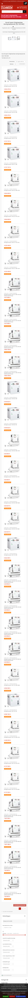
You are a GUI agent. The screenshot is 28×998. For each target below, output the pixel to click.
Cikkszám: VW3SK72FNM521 (10, 189)
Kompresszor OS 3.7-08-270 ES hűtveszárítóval (12, 373)
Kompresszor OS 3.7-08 (10, 164)
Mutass (11, 64)
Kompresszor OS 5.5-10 (10, 424)
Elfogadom (5, 996)
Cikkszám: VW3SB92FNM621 (10, 371)
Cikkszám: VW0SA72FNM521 (10, 85)
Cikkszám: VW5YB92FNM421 (10, 892)
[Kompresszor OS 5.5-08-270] (14, 440)
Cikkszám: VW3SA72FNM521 (10, 215)
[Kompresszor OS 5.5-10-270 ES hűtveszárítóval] (14, 570)
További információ (20, 996)
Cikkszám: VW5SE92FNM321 (10, 684)
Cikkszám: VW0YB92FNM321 (10, 710)
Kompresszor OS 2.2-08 (10, 112)
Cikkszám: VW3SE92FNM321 (10, 736)
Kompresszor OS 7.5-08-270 (12, 737)
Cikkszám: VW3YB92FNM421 (10, 866)
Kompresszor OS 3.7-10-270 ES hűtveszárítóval (12, 347)
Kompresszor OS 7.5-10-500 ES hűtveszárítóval (12, 894)
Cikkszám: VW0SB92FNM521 (10, 163)
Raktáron (7, 927)
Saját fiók (4, 983)
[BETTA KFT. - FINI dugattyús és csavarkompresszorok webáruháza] (7, 7)
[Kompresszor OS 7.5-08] (14, 544)
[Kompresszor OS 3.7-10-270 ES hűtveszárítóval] (14, 336)
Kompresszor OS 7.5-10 (10, 711)
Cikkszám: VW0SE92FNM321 (10, 553)
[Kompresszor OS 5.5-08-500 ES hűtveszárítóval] (14, 622)
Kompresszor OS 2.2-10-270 (11, 216)
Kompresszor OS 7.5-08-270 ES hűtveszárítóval (12, 816)
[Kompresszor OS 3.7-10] (14, 128)
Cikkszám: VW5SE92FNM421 (10, 840)
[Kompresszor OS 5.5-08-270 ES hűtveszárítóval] (14, 596)
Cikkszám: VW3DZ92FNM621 (10, 345)
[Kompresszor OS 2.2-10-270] (14, 206)
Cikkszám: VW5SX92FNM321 (10, 527)
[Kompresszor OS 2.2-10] (14, 75)
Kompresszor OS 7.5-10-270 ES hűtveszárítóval (12, 868)
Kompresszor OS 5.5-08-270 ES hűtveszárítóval (12, 607)
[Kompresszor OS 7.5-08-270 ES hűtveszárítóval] (14, 805)
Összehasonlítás (8, 81)
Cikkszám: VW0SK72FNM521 (10, 111)
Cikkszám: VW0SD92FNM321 (10, 397)
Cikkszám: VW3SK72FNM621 (10, 293)
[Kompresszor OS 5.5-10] (14, 414)
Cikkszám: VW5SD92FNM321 (10, 501)
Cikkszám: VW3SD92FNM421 (10, 605)
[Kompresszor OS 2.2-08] (14, 102)
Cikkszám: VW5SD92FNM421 (10, 632)
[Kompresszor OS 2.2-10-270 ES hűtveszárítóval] (14, 310)
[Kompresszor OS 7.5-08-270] (14, 727)
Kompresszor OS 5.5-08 (10, 398)
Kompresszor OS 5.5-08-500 (12, 503)
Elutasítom (12, 996)
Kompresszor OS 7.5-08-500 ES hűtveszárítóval (12, 842)
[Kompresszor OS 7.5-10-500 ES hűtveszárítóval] (14, 883)
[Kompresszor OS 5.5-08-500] (14, 492)
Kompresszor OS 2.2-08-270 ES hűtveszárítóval (12, 295)
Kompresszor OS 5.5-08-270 (12, 451)
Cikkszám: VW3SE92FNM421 (10, 814)
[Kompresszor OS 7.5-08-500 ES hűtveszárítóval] (14, 831)
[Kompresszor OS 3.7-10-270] (14, 232)
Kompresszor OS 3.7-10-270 (11, 242)
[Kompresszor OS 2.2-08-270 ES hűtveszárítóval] (14, 284)
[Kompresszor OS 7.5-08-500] (14, 674)
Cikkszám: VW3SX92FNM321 (10, 475)
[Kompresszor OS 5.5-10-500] (14, 518)
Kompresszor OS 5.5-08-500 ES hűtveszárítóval (12, 633)
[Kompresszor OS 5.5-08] (14, 388)
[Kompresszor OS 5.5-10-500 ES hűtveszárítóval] (14, 648)
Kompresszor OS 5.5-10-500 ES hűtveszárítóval (12, 659)
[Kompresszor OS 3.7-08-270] (14, 258)
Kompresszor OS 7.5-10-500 (12, 789)
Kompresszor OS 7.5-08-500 (12, 685)
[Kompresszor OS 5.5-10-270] (14, 466)
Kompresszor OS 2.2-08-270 (12, 190)
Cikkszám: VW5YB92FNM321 (10, 788)
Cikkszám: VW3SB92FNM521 (10, 267)
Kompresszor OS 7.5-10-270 (11, 763)
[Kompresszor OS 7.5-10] (14, 701)
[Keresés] (24, 11)
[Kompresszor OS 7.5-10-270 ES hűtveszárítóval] (14, 857)
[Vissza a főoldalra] (13, 26)
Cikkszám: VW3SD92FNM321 (10, 449)
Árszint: (4, 933)
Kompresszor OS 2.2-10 (10, 86)
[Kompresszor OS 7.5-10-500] (14, 779)
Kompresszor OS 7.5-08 (10, 555)
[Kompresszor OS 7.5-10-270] (14, 753)
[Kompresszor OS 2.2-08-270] (14, 180)
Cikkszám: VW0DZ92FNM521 (10, 137)
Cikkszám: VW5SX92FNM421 (10, 658)
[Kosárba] (5, 81)
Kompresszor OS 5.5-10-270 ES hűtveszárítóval (12, 581)
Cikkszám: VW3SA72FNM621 (10, 319)
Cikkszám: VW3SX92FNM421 (10, 579)
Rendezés (12, 61)
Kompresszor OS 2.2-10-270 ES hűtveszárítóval (12, 321)
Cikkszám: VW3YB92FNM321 (10, 762)
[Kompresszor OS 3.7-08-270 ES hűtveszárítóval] (14, 362)
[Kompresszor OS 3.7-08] (14, 154)
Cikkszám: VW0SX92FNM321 (10, 423)
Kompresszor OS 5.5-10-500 (12, 529)
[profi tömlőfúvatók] (7, 975)
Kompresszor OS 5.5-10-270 (11, 477)
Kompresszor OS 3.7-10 (10, 138)
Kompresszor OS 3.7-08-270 (12, 268)
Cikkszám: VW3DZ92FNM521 (10, 241)
